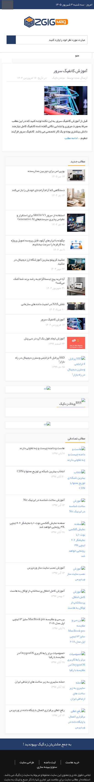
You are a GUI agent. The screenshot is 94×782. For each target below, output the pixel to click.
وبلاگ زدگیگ (67, 404)
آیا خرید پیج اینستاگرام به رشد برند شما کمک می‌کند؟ (39, 281)
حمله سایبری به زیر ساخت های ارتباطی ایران (40, 682)
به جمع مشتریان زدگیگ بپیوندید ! (47, 744)
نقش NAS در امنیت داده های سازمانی (43, 304)
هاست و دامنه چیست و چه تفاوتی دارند (42, 448)
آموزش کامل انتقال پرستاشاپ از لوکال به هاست (37, 591)
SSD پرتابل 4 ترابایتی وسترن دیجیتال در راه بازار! (40, 360)
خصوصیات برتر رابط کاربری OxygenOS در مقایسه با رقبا (41, 655)
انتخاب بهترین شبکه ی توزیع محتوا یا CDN (41, 471)
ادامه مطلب (71, 138)
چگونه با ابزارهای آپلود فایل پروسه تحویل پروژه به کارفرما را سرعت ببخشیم (38, 242)
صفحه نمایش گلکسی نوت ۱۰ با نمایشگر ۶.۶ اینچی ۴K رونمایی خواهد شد (37, 525)
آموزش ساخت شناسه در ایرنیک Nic (44, 500)
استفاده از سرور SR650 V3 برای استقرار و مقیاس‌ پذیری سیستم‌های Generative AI (41, 217)
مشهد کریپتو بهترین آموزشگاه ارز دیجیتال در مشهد (39, 262)
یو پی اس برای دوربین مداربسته (46, 171)
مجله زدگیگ (58, 78)
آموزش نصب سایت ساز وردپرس (46, 568)
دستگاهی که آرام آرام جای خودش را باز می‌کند (38, 190)
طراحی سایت (27, 762)
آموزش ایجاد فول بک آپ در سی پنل (44, 338)
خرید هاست (72, 762)
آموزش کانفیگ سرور (70, 70)
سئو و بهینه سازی (47, 767)
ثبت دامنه (50, 762)
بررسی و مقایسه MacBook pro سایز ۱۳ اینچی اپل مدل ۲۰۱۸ (39, 621)
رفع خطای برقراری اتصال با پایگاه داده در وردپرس (37, 710)
